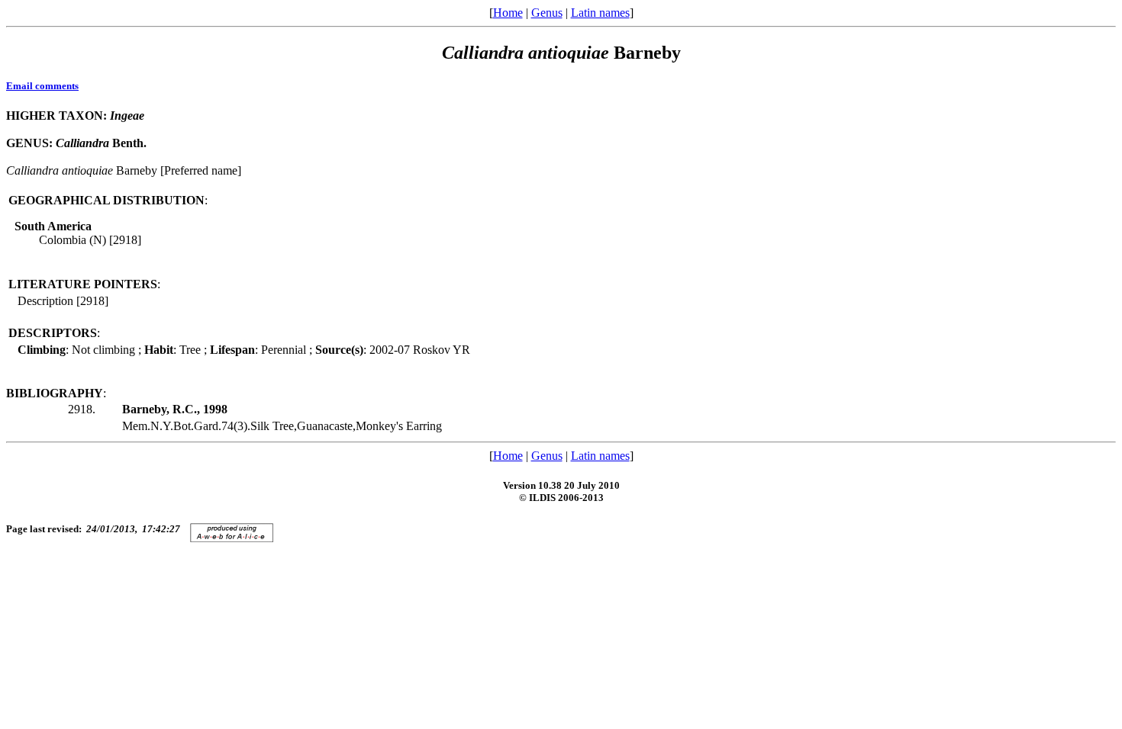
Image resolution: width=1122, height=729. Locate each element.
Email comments (42, 86)
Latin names (600, 12)
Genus (547, 12)
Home (508, 12)
